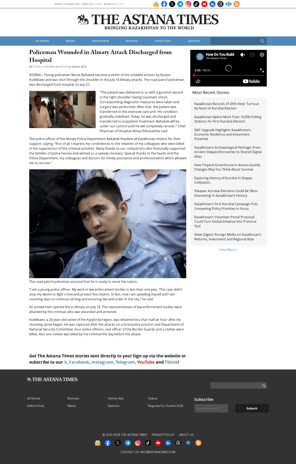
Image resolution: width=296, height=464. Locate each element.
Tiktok (171, 362)
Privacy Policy (163, 434)
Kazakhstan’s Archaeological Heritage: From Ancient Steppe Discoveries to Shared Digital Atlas (228, 152)
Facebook (79, 362)
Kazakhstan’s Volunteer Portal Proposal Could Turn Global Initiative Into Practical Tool (225, 221)
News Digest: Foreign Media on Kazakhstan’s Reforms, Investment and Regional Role (227, 236)
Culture (152, 398)
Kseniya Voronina (44, 66)
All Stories (42, 41)
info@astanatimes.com (157, 452)
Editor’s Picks (35, 405)
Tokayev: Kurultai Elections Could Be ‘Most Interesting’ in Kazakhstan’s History (226, 193)
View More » (228, 249)
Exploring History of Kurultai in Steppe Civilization (223, 180)
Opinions (194, 41)
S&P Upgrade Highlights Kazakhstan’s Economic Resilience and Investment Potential (222, 134)
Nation (70, 41)
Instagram (102, 362)
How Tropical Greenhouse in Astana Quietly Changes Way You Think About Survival (227, 167)
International (100, 41)
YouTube (146, 362)
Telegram (125, 362)
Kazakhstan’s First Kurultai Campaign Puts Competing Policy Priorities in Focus (226, 206)
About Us (186, 434)
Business (132, 41)
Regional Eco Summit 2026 (165, 405)
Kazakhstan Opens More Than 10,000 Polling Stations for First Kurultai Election (227, 119)
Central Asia (163, 41)
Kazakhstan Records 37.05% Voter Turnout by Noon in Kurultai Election (226, 106)
